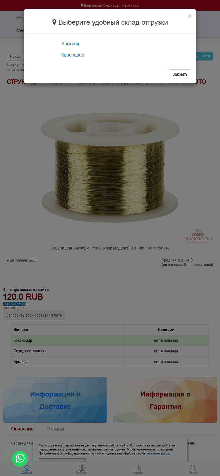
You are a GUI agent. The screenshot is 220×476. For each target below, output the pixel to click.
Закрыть (180, 74)
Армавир (70, 43)
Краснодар (72, 54)
